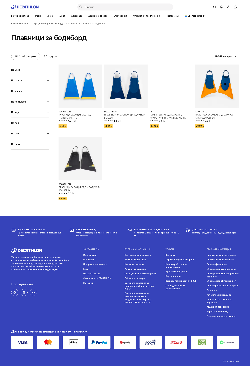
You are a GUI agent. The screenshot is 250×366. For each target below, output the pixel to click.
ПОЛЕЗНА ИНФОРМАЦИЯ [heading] (137, 249)
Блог (85, 269)
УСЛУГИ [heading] (169, 249)
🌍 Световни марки (195, 16)
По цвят (15, 144)
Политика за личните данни (221, 255)
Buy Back (170, 255)
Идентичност (90, 255)
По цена (15, 69)
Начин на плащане (134, 264)
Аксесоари (77, 16)
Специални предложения (147, 16)
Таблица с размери (134, 278)
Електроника (121, 16)
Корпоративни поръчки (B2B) (180, 281)
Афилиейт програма (176, 271)
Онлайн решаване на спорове (222, 285)
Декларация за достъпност (221, 316)
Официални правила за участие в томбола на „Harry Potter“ (139, 286)
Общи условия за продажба (221, 269)
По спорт (16, 133)
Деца (62, 16)
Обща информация (217, 264)
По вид (15, 112)
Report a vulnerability (217, 311)
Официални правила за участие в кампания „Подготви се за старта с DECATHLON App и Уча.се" (137, 298)
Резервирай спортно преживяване (176, 266)
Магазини (88, 283)
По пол (15, 122)
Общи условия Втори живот (221, 281)
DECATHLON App (91, 273)
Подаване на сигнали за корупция (219, 301)
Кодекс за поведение (218, 307)
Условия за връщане (135, 269)
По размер (17, 80)
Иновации (88, 259)
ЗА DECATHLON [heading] (91, 249)
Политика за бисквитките (220, 259)
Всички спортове (20, 16)
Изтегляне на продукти (219, 295)
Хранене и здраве (98, 16)
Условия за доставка (135, 259)
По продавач (18, 101)
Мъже (38, 16)
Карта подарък (173, 276)
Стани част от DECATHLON (97, 278)
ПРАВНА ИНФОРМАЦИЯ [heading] (219, 249)
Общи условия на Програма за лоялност (223, 275)
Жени (50, 16)
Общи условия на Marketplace (140, 273)
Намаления (173, 16)
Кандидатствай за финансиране (175, 287)
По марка (16, 91)
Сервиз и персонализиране (179, 259)
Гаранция (212, 290)
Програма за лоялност (95, 264)
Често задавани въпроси (137, 255)
